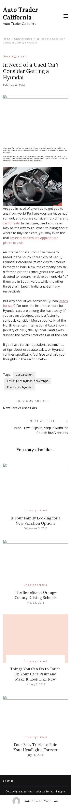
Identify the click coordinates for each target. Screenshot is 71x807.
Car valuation (24, 374)
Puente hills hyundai (19, 387)
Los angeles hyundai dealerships (27, 381)
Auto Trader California (20, 13)
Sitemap (8, 781)
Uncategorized (15, 56)
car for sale (11, 223)
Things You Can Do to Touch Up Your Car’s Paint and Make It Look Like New (35, 674)
